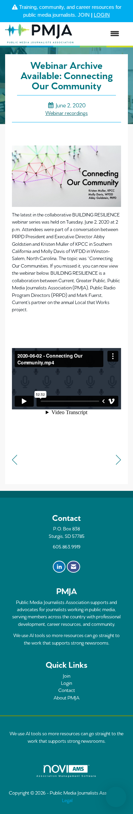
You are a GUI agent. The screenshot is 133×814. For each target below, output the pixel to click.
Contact (66, 690)
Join (66, 676)
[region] (118, 460)
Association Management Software (66, 776)
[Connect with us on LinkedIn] (59, 567)
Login (66, 683)
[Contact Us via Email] (73, 567)
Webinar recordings (66, 112)
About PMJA (66, 697)
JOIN (84, 15)
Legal (67, 800)
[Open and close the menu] (100, 34)
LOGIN (102, 15)
